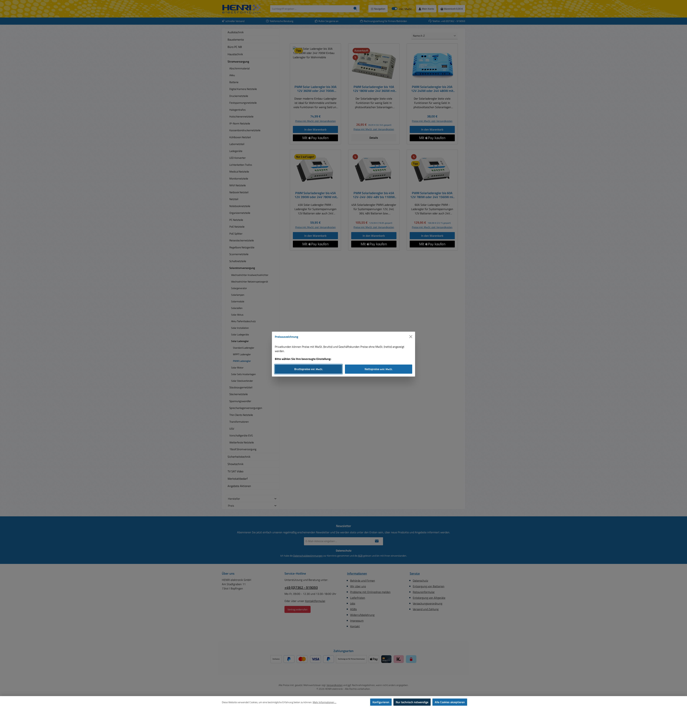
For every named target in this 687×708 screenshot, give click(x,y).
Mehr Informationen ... (324, 702)
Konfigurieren (380, 702)
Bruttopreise (308, 369)
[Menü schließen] (411, 337)
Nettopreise (379, 369)
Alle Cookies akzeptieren (450, 702)
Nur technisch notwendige (412, 702)
